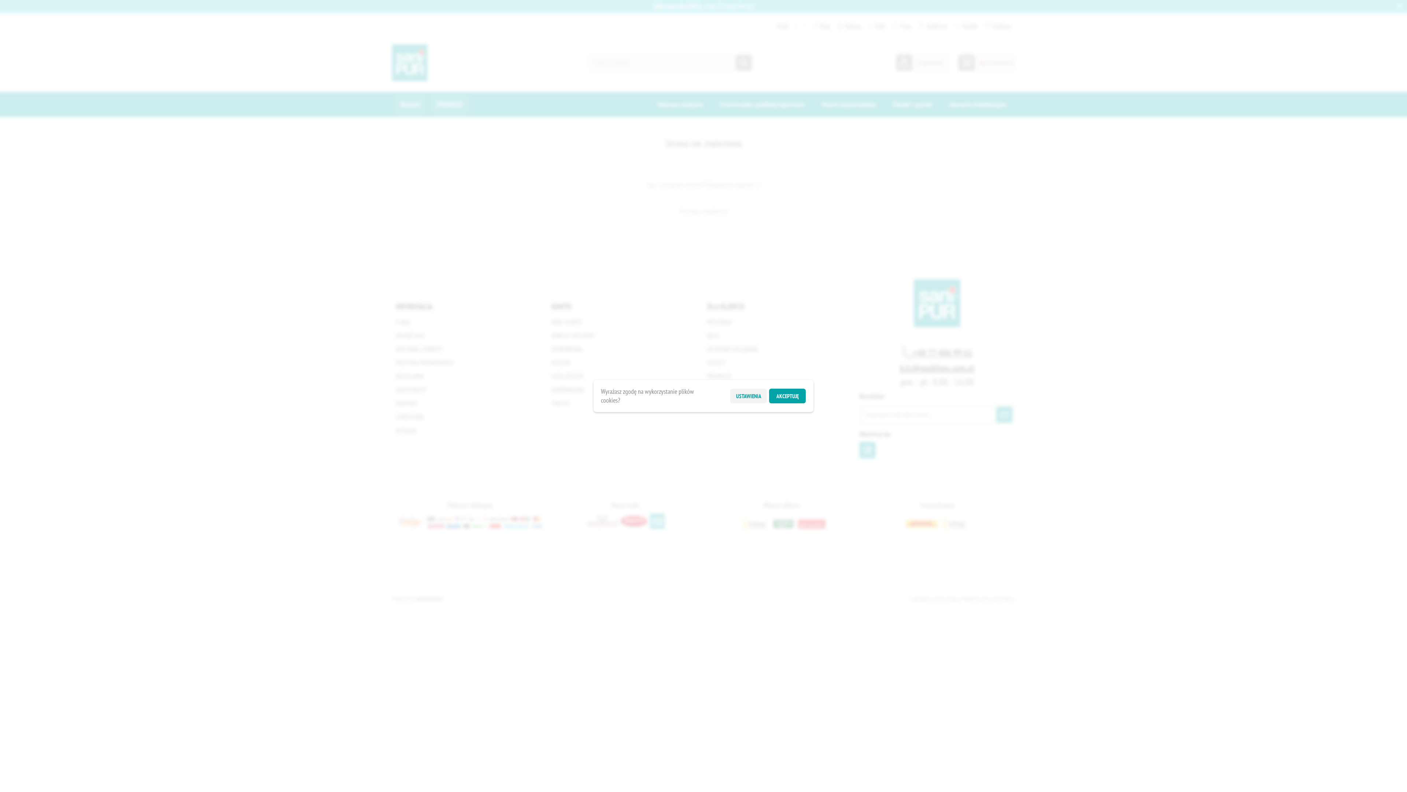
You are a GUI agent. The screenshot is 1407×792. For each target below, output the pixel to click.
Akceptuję (787, 396)
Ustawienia (748, 396)
